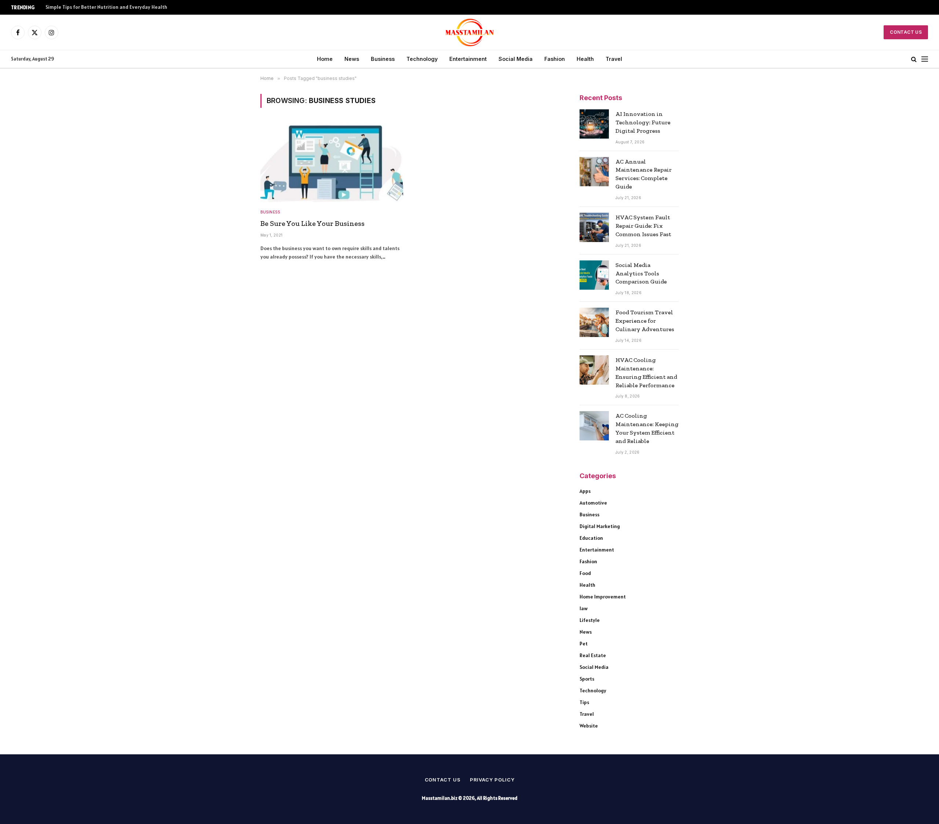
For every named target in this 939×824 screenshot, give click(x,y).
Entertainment (468, 59)
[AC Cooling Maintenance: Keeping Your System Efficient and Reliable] (594, 425)
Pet (584, 643)
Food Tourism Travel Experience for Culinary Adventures (644, 321)
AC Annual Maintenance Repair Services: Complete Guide (643, 174)
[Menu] (924, 59)
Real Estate (593, 655)
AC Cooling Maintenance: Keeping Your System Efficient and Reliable (647, 428)
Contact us (443, 780)
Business (383, 59)
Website (589, 725)
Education (591, 538)
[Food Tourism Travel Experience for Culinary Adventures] (594, 322)
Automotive (593, 502)
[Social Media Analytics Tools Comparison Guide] (594, 275)
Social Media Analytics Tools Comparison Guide (641, 273)
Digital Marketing (600, 526)
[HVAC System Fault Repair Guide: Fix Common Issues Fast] (594, 227)
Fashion (554, 59)
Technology (422, 59)
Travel (614, 59)
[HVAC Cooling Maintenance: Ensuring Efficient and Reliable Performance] (594, 370)
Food (585, 573)
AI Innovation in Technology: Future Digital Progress (643, 122)
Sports (587, 678)
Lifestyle (590, 620)
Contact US (906, 32)
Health (585, 59)
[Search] (914, 59)
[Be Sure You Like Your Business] (331, 162)
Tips (584, 702)
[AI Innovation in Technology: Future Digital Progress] (594, 124)
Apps (585, 491)
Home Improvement (603, 596)
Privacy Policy (492, 780)
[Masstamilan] (469, 32)
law (584, 608)
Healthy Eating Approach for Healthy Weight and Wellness (112, 7)
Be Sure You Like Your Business (312, 223)
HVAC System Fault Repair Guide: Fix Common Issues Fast (643, 226)
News (351, 59)
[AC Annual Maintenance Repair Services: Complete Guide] (594, 171)
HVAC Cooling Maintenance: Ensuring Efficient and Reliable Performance (646, 372)
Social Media (515, 59)
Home (325, 59)
